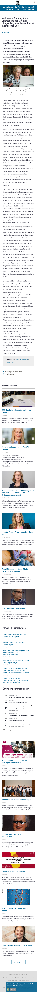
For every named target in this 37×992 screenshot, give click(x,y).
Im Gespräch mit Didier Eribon (13, 608)
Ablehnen (13, 989)
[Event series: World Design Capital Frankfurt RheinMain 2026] (31, 706)
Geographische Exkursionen (16, 721)
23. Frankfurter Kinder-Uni (16, 726)
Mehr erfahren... (20, 986)
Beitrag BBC (11, 362)
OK (8, 989)
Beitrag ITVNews (22, 359)
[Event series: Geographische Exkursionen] (16, 718)
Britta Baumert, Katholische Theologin (17, 945)
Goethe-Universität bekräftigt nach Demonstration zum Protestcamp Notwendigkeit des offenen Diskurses (16, 670)
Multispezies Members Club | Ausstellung (20, 697)
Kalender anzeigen (7, 730)
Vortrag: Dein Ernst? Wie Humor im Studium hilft (15, 835)
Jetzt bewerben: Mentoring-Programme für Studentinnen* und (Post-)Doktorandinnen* (16, 653)
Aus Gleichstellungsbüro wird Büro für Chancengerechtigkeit (16, 661)
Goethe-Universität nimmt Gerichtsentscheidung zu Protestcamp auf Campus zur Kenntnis (16, 681)
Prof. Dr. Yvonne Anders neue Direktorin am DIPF (17, 533)
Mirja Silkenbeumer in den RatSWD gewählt (16, 448)
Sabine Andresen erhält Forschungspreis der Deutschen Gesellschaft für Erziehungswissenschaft (18, 492)
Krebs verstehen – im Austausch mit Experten (21, 715)
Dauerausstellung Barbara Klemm (18, 703)
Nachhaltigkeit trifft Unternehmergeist (16, 799)
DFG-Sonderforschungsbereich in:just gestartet (16, 411)
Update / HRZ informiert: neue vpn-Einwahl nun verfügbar (15, 636)
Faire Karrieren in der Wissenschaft (16, 871)
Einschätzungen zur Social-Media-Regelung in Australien (15, 570)
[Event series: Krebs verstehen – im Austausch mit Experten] (16, 713)
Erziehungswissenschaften (13, 372)
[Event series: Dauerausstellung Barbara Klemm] (15, 700)
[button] (18, 962)
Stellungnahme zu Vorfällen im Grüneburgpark (13, 644)
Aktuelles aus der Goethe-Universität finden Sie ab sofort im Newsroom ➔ (18, 8)
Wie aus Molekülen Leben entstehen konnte (16, 909)
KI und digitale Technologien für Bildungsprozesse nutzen (14, 761)
